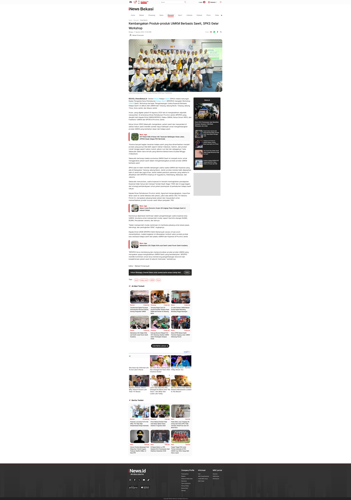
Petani (156, 99)
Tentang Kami (184, 474)
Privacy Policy (185, 485)
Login (200, 2)
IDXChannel (216, 478)
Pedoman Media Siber (187, 478)
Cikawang (151, 15)
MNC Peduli (201, 481)
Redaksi (183, 476)
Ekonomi (171, 15)
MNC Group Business (203, 476)
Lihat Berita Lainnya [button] (159, 346)
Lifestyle (189, 15)
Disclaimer (184, 481)
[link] (211, 31)
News (161, 15)
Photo (208, 15)
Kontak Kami (184, 488)
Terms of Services (185, 483)
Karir (199, 474)
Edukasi (199, 15)
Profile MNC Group (203, 478)
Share (207, 32)
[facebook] (217, 31)
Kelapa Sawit (161, 101)
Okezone (215, 474)
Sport (180, 15)
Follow (187, 272)
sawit (136, 280)
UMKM (131, 103)
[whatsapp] (214, 31)
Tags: (130, 279)
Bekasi (141, 15)
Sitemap (183, 490)
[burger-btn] (220, 2)
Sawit (167, 99)
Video (217, 15)
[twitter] (220, 31)
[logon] (130, 2)
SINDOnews (216, 476)
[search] (185, 2)
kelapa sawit (144, 280)
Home (133, 15)
